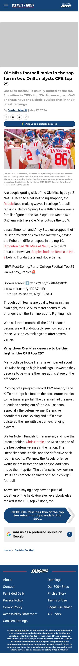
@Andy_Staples (20, 272)
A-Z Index (55, 614)
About (7, 580)
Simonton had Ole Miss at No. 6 (26, 246)
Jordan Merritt (17, 110)
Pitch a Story (57, 593)
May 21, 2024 (43, 294)
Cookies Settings (15, 621)
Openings (54, 580)
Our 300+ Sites (58, 587)
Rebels (9, 204)
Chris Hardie (34, 442)
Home (7, 550)
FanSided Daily (14, 593)
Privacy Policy (13, 600)
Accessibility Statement (20, 614)
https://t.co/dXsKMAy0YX (48, 283)
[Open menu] (6, 5)
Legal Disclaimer (60, 607)
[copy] (26, 117)
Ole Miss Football (24, 550)
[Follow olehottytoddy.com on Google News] (69, 534)
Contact (9, 587)
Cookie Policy (12, 607)
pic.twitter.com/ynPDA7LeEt (24, 289)
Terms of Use (57, 600)
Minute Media (21, 630)
